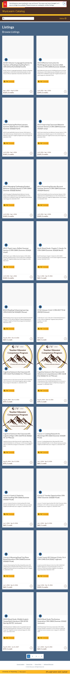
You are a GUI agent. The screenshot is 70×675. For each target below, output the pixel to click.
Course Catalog (20, 664)
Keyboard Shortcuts (48, 664)
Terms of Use (29, 664)
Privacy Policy (38, 664)
